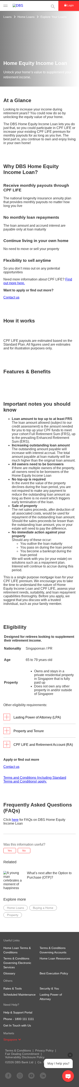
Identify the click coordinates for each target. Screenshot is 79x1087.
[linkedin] (43, 1075)
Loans (7, 16)
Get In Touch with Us (17, 1025)
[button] (19, 1039)
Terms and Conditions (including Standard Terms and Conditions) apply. (34, 779)
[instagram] (20, 1075)
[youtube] (31, 1075)
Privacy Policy (44, 1050)
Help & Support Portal (17, 1012)
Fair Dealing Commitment (22, 1053)
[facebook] (8, 1075)
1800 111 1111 (24, 1019)
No (24, 850)
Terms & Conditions (18, 1050)
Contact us (11, 297)
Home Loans (26, 16)
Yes (10, 850)
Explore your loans (53, 16)
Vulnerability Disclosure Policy (24, 1057)
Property (12, 915)
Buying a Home (43, 907)
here (15, 819)
